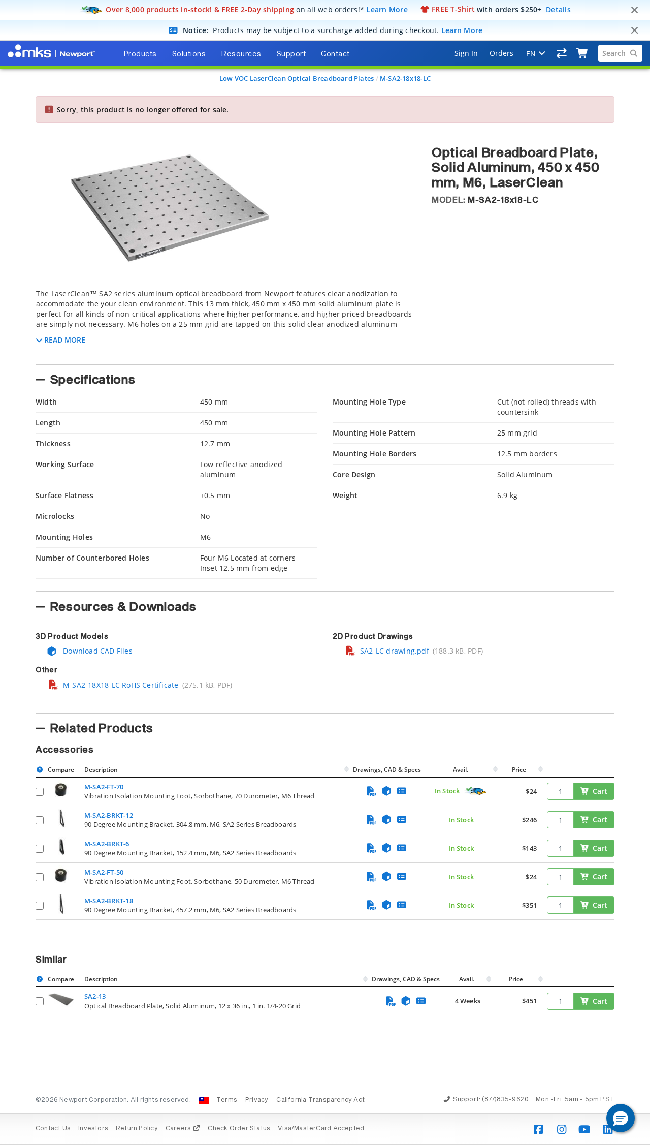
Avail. (461, 769)
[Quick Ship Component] (476, 791)
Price (519, 769)
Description (101, 769)
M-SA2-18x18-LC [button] (503, 200)
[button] (620, 1118)
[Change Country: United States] (204, 1100)
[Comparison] (561, 53)
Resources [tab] (241, 54)
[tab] (226, 324)
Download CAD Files (97, 651)
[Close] (634, 10)
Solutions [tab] (189, 54)
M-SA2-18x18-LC (405, 78)
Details (558, 9)
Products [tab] (140, 54)
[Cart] (582, 53)
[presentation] (325, 572)
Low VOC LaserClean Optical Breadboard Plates (296, 78)
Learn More (387, 9)
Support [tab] (291, 54)
